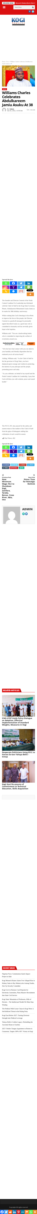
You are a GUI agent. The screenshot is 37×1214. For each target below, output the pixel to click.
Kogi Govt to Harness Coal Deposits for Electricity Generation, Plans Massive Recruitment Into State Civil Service (18, 992)
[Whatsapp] (5, 283)
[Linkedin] (28, 283)
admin (11, 109)
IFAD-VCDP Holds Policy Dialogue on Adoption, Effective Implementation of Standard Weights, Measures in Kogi (17, 721)
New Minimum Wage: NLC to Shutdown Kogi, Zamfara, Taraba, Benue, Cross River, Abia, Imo (8, 489)
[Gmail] (21, 291)
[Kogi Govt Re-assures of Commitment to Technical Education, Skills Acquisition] (18, 772)
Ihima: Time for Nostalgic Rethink (29, 481)
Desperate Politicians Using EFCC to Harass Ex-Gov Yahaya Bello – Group (18, 754)
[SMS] (28, 287)
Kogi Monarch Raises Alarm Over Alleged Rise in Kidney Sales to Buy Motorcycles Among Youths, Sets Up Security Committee (18, 983)
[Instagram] (5, 287)
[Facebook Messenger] (13, 291)
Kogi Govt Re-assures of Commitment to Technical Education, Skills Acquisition (15, 786)
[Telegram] (21, 287)
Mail (22, 468)
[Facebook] (13, 283)
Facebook (6, 465)
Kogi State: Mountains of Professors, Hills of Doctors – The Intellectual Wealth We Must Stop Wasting (18, 1002)
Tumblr (6, 468)
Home (3, 61)
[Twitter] (21, 283)
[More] (30, 294)
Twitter (15, 465)
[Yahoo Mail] (13, 287)
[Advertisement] (18, 45)
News (7, 61)
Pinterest (14, 468)
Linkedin (31, 465)
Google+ (23, 465)
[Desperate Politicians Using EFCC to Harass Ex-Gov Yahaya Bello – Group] (18, 740)
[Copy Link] (5, 291)
